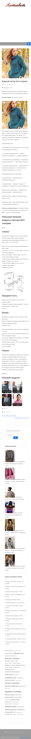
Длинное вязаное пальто (12, 591)
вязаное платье (15, 699)
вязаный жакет (11, 706)
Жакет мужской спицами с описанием (16, 642)
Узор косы (9, 674)
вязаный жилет (20, 706)
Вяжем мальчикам (17, 650)
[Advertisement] (15, 23)
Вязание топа (19, 653)
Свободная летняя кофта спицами (14, 605)
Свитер (5, 408)
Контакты (6, 732)
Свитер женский (9, 669)
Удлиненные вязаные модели (12, 671)
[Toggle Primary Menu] (28, 43)
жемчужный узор (19, 712)
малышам (14, 714)
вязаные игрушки (15, 701)
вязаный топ (21, 710)
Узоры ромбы (16, 674)
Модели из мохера (16, 663)
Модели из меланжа (8, 663)
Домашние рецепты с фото (11, 661)
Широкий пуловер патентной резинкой (16, 634)
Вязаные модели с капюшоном (11, 655)
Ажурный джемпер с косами (14, 639)
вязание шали (18, 694)
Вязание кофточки (9, 653)
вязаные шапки (15, 703)
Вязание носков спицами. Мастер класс (16, 586)
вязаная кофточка (20, 677)
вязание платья (22, 686)
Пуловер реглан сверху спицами (14, 623)
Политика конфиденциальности (16, 732)
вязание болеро (18, 680)
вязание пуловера (13, 691)
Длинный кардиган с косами (13, 602)
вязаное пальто (7, 699)
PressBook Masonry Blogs (25, 737)
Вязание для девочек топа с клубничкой (16, 610)
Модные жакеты (20, 665)
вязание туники (9, 695)
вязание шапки (9, 697)
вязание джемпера (12, 683)
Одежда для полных (9, 667)
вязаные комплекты (8, 703)
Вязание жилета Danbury (12, 615)
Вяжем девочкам (9, 650)
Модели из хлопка (10, 665)
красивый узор (8, 714)
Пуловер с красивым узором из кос (14, 581)
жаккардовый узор (10, 712)
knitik (12, 84)
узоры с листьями (20, 714)
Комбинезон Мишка (11, 599)
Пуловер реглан (16, 667)
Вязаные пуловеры (12, 658)
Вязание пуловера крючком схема (15, 618)
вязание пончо (7, 688)
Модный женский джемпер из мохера (16, 628)
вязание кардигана (11, 686)
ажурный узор (10, 677)
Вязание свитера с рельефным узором (15, 594)
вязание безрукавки (10, 680)
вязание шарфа (17, 697)
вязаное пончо (8, 701)
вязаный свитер (7, 412)
